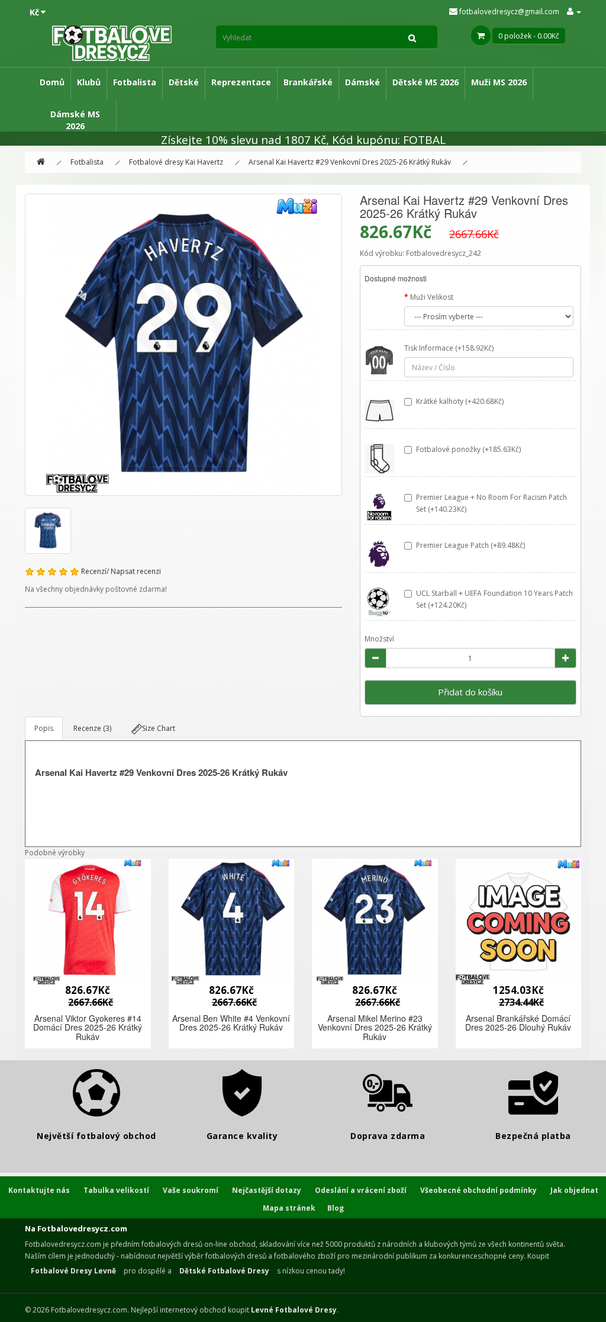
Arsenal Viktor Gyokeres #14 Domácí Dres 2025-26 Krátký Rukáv (87, 1027)
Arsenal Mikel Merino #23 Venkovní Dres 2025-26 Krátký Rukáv (375, 1027)
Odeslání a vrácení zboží (361, 1190)
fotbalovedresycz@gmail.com (508, 12)
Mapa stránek (289, 1208)
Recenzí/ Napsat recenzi (121, 571)
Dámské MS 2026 (75, 119)
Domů (52, 82)
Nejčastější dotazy (266, 1190)
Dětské (184, 82)
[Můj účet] (574, 12)
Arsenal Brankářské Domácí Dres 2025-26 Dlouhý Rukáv (518, 1022)
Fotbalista (134, 82)
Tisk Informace (428, 348)
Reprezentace (241, 82)
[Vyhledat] (412, 37)
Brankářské (308, 82)
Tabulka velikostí (116, 1190)
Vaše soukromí (190, 1190)
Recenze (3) (92, 728)
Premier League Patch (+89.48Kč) (470, 545)
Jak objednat (574, 1190)
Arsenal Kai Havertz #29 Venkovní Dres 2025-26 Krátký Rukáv (350, 162)
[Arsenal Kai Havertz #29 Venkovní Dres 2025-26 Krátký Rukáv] (183, 345)
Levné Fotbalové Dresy (294, 1310)
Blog (335, 1208)
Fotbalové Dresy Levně (73, 1271)
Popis (43, 728)
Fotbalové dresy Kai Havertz (176, 162)
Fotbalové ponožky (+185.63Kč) (468, 449)
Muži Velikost (431, 297)
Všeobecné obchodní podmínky (478, 1190)
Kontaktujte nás (39, 1190)
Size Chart (158, 728)
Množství (379, 639)
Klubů (89, 82)
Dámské (362, 82)
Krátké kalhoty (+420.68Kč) (460, 401)
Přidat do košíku (470, 692)
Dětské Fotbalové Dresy (224, 1271)
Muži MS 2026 (499, 82)
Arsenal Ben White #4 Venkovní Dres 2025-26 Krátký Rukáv (231, 1022)
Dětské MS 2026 (425, 82)
